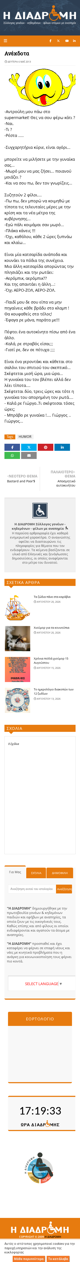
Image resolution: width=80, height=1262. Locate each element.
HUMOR (25, 436)
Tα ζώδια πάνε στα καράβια (52, 597)
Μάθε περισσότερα (29, 1259)
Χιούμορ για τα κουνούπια (51, 628)
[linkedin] (74, 40)
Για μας (15, 872)
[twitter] (58, 40)
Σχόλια (36, 873)
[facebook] (50, 40)
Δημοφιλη (60, 873)
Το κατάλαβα (58, 1259)
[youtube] (67, 40)
